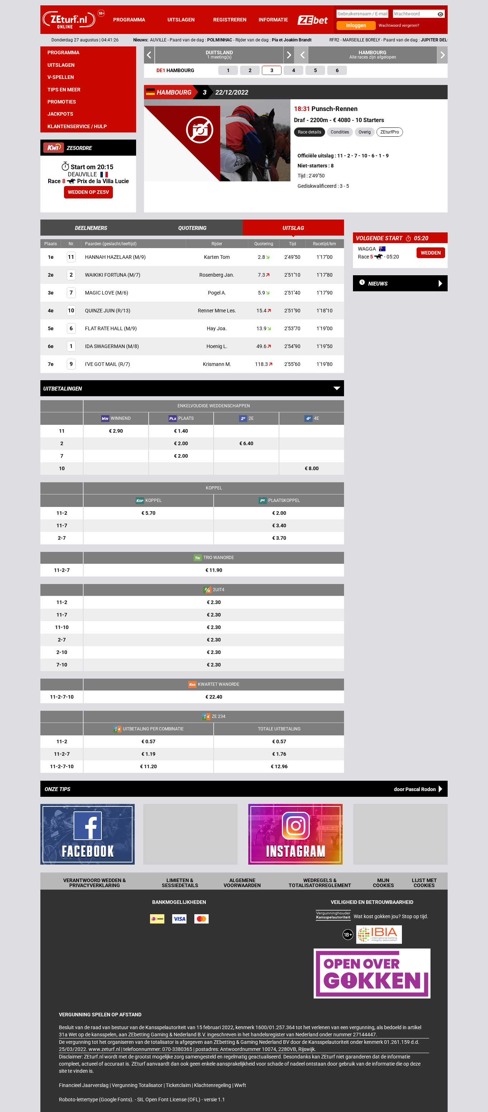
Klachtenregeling (213, 1085)
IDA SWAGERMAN (105, 346)
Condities (340, 132)
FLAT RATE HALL (104, 328)
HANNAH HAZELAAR (109, 257)
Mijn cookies (383, 882)
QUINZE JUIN (100, 310)
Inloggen (356, 25)
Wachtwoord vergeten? (399, 25)
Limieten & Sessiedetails (180, 882)
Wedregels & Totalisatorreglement (320, 882)
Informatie (273, 19)
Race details (309, 132)
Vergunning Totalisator (138, 1085)
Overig (365, 132)
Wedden (431, 253)
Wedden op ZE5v (88, 192)
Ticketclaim (179, 1085)
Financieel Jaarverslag (84, 1085)
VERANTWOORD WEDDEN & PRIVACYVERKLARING (94, 882)
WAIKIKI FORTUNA (106, 275)
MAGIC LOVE (100, 293)
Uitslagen (181, 19)
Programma (129, 19)
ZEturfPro (389, 132)
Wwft (240, 1085)
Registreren (230, 19)
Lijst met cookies (424, 882)
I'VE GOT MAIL (101, 364)
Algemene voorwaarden (242, 882)
